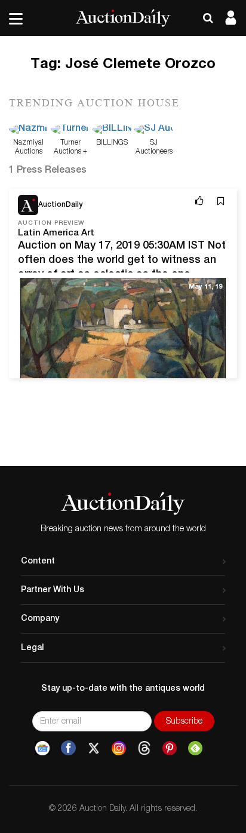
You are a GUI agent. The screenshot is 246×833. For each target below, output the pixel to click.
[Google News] (42, 748)
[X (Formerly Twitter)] (93, 748)
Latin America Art (56, 233)
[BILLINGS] (112, 130)
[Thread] (144, 748)
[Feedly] (195, 748)
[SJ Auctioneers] (153, 130)
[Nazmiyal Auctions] (28, 130)
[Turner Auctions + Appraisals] (70, 130)
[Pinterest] (169, 748)
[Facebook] (68, 748)
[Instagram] (119, 748)
